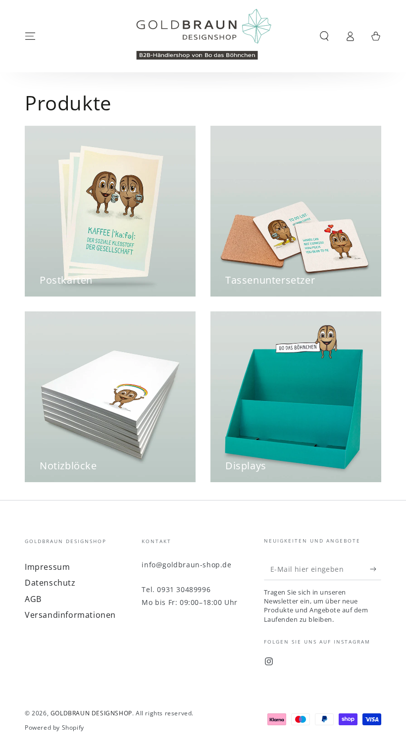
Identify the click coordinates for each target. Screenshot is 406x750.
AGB (33, 599)
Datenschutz (50, 582)
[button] (324, 36)
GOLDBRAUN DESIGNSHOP (91, 713)
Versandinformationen (70, 614)
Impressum (47, 566)
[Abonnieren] (375, 569)
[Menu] (30, 36)
